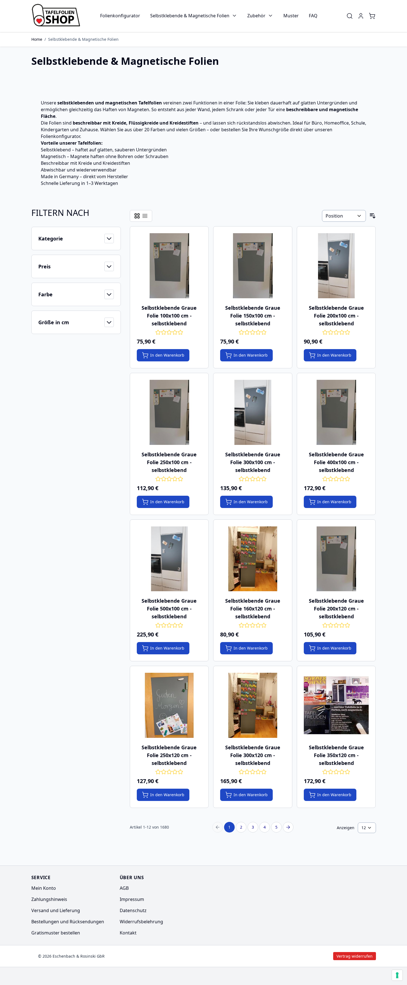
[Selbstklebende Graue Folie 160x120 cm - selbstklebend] (252, 559)
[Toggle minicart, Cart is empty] (372, 16)
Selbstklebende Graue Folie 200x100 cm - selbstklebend (336, 315)
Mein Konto (43, 888)
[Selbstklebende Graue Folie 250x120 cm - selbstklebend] (169, 705)
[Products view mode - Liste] (145, 216)
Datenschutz (133, 910)
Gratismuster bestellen (55, 933)
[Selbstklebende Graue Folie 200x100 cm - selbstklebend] (336, 265)
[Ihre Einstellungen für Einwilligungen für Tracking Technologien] (397, 975)
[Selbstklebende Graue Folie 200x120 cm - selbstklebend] (336, 559)
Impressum (132, 899)
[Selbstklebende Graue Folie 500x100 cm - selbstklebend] (169, 559)
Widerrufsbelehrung (141, 922)
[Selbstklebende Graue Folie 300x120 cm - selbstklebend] (252, 705)
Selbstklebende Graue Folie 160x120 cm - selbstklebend (252, 608)
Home (36, 39)
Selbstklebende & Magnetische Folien (189, 16)
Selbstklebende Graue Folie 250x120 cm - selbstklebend (169, 755)
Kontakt (128, 933)
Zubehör (256, 16)
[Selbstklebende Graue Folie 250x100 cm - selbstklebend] (169, 412)
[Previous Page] (217, 827)
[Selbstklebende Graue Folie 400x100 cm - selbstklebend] (336, 412)
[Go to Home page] (57, 15)
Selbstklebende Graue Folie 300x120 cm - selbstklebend (252, 755)
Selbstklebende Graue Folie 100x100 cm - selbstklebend (169, 315)
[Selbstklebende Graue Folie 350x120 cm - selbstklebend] (336, 705)
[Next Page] (288, 827)
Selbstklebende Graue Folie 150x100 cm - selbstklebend (252, 315)
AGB (124, 888)
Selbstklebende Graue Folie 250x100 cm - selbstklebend (169, 462)
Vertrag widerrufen (307, 956)
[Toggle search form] (350, 16)
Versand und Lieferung (55, 910)
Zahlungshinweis (49, 899)
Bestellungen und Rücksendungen (67, 922)
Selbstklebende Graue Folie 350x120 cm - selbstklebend (336, 755)
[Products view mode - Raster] (137, 216)
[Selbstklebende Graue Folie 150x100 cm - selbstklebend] (252, 265)
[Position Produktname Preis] (344, 216)
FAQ (313, 16)
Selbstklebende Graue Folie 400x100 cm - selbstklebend (336, 462)
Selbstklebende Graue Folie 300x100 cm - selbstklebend (252, 462)
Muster (291, 16)
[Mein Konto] (361, 16)
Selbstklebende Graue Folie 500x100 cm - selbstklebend (169, 608)
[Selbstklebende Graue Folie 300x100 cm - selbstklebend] (252, 412)
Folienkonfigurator (120, 16)
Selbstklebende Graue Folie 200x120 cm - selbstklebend (336, 608)
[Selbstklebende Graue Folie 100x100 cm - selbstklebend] (169, 265)
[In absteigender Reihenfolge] (372, 216)
